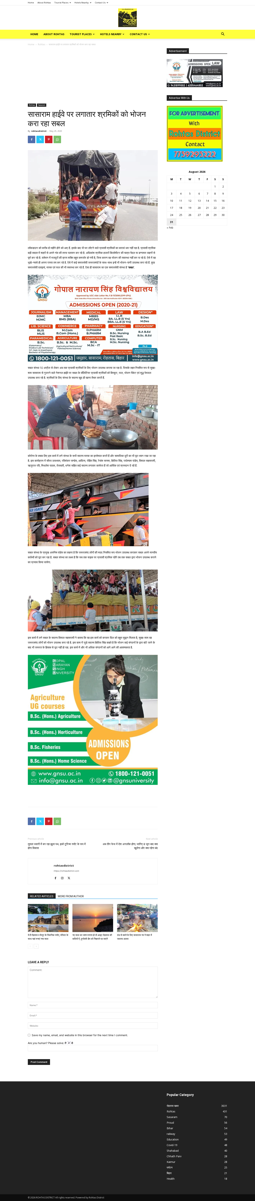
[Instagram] (63, 878)
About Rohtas (44, 2)
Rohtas (41, 44)
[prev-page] (30, 946)
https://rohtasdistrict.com (66, 871)
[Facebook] (31, 139)
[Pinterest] (48, 139)
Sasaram (41, 105)
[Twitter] (40, 139)
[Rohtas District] (127, 17)
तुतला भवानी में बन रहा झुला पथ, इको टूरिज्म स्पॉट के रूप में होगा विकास (57, 846)
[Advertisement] (93, 76)
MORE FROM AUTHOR (71, 896)
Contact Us (100, 2)
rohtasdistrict (38, 131)
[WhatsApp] (57, 139)
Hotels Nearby (81, 2)
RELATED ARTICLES (41, 896)
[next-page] (36, 946)
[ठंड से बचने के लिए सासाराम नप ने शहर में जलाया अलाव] (137, 918)
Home (31, 2)
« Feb (170, 227)
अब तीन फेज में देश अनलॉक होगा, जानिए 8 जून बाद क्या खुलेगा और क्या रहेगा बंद (130, 846)
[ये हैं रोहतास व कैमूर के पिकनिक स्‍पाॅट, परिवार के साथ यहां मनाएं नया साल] (48, 918)
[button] (222, 34)
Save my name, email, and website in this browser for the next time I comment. (80, 1035)
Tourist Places (61, 2)
